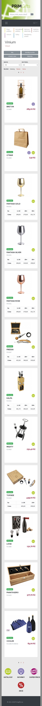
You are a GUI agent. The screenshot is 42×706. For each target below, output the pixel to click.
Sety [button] (12, 52)
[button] (8, 673)
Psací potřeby (8, 30)
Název (18, 69)
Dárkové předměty (27, 30)
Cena (24, 69)
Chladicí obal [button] (12, 56)
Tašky (17, 34)
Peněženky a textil (27, 35)
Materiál (25, 62)
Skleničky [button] (30, 56)
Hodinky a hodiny (36, 30)
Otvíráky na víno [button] (30, 52)
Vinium (8, 34)
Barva (6, 62)
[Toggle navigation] (6, 23)
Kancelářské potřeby (19, 30)
